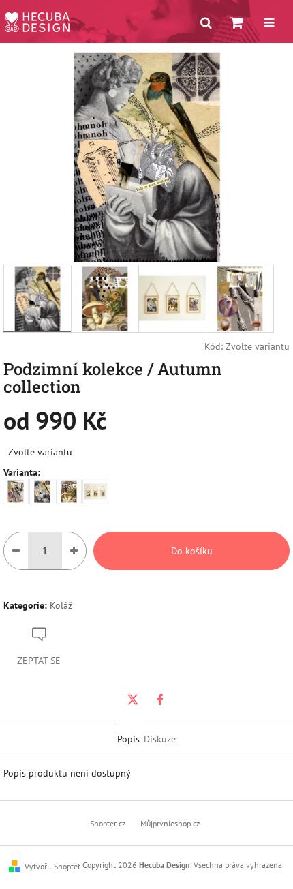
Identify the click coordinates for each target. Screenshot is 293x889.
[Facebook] (160, 699)
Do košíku (192, 551)
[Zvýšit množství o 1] (74, 550)
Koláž (61, 605)
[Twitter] (133, 699)
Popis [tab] (128, 739)
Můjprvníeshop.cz (170, 823)
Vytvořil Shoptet (52, 866)
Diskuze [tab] (160, 739)
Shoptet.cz (107, 823)
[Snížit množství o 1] (16, 550)
